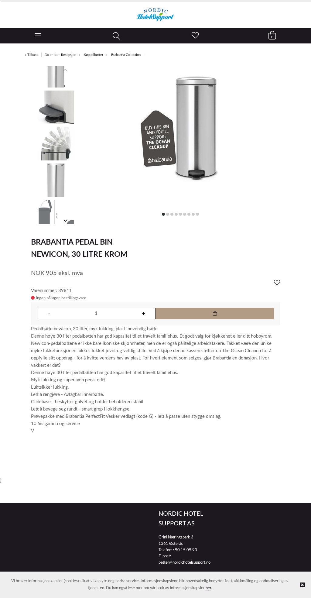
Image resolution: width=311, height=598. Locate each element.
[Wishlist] (277, 283)
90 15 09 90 (186, 550)
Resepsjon (68, 55)
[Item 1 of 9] (56, 145)
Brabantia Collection (126, 55)
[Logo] (155, 11)
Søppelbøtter (93, 55)
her (208, 588)
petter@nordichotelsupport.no (184, 563)
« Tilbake (31, 55)
